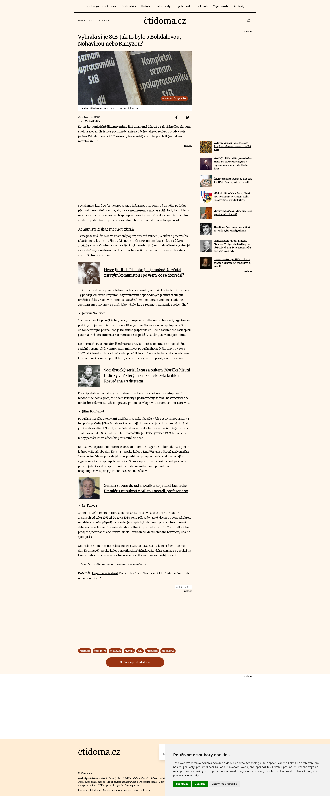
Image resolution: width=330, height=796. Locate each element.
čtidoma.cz (165, 21)
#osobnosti (84, 650)
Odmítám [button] (200, 783)
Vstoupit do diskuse (137, 662)
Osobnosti (202, 6)
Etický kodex (95, 790)
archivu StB (165, 320)
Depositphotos (132, 785)
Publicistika (129, 6)
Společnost (183, 6)
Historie (146, 6)
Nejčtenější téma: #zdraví (101, 6)
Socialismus (86, 205)
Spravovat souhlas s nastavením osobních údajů (126, 790)
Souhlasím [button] (182, 783)
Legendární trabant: (105, 573)
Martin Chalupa (92, 121)
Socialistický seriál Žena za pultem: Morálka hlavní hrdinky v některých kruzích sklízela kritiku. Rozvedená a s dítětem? (147, 375)
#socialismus (168, 650)
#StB (140, 650)
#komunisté (152, 650)
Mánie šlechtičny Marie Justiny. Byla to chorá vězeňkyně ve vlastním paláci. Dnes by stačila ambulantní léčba (232, 196)
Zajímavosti (220, 6)
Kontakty (239, 6)
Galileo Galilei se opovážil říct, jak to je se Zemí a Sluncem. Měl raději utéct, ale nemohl (232, 263)
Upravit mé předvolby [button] (224, 783)
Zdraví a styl (164, 6)
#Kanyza (129, 650)
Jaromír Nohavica (177, 403)
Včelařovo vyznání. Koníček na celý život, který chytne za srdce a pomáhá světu (232, 146)
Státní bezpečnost (167, 220)
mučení (153, 236)
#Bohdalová (100, 650)
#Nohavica (115, 650)
